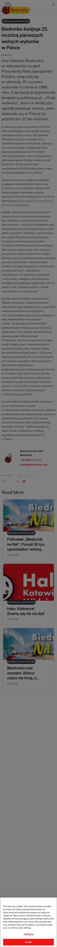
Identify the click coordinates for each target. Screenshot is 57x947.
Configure (28, 934)
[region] (28, 922)
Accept (28, 942)
